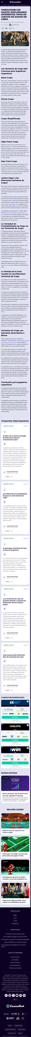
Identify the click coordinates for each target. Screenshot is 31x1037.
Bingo (15, 915)
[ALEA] (15, 1014)
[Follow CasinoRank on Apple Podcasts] (24, 995)
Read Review (15, 720)
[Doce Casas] (24, 1014)
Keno (15, 918)
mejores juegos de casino (11, 204)
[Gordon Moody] (10, 1018)
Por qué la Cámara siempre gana (15, 934)
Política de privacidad (15, 968)
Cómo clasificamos (15, 965)
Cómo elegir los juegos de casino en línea (15, 936)
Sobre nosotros (15, 957)
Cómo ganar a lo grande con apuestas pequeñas (15, 939)
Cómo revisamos (15, 962)
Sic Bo (15, 921)
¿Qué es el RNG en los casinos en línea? (15, 942)
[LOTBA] (6, 1014)
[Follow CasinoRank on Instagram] (9, 995)
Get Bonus (15, 717)
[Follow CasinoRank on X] (13, 995)
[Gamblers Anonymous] (18, 1018)
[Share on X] (2, 28)
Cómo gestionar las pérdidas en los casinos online (13, 946)
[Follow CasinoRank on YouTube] (17, 995)
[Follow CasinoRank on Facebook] (6, 995)
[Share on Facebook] (6, 28)
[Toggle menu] (2, 2)
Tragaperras (15, 923)
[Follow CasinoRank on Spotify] (20, 995)
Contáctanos (15, 960)
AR (14, 999)
